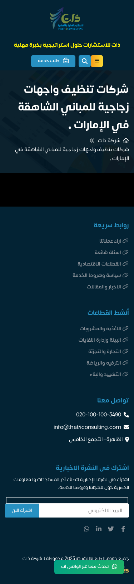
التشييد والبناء (105, 374)
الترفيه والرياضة (103, 363)
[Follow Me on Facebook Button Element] (123, 529)
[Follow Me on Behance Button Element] (111, 529)
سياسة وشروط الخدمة (97, 275)
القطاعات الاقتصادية (99, 264)
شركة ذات (109, 141)
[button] (85, 61)
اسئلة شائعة (108, 252)
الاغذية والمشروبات (100, 329)
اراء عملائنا (110, 241)
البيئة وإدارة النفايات (100, 340)
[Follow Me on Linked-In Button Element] (99, 529)
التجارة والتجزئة (104, 351)
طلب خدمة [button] (49, 61)
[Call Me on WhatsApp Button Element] (87, 529)
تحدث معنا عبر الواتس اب (85, 566)
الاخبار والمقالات (104, 287)
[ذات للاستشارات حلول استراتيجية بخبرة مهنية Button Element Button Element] (97, 61)
